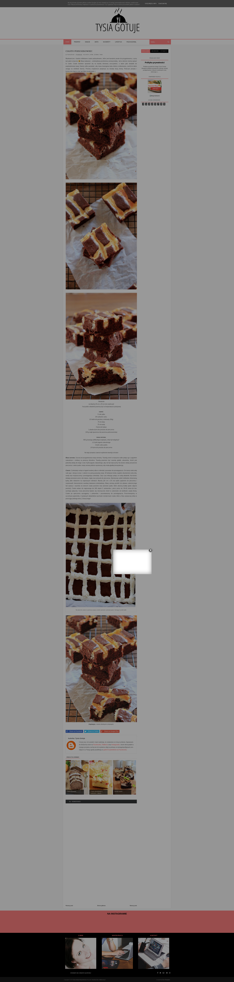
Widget (134, 573)
